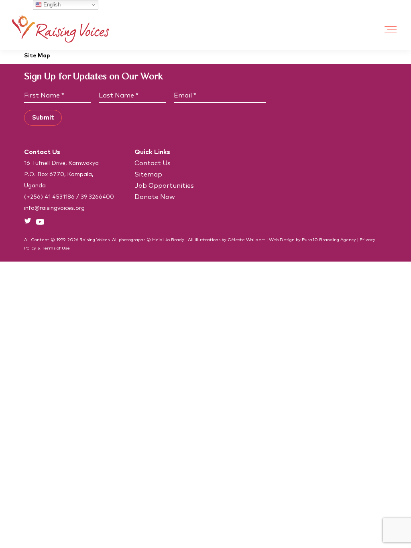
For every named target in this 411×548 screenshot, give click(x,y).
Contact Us (152, 163)
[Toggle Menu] (391, 30)
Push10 (310, 239)
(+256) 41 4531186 (49, 197)
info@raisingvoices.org (54, 208)
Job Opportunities (164, 186)
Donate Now (154, 197)
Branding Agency (337, 239)
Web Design (282, 239)
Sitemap (148, 174)
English (51, 5)
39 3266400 (97, 197)
